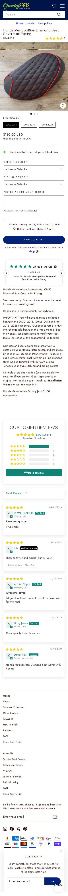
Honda (30, 23)
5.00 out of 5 (43, 435)
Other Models (10, 713)
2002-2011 (11, 124)
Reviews (7, 730)
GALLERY (8, 719)
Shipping (13, 138)
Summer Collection (13, 707)
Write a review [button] (34, 473)
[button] (54, 38)
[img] (14, 508)
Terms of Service (12, 776)
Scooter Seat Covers (14, 759)
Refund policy (10, 782)
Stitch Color (14, 161)
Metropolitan (45, 23)
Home (19, 23)
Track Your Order (12, 742)
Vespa (6, 701)
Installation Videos (13, 765)
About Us (8, 753)
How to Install (10, 724)
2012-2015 (29, 124)
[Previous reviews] (6, 273)
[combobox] (34, 14)
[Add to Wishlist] (4, 46)
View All (7, 771)
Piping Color (15, 177)
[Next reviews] (61, 273)
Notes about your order (24, 191)
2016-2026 (47, 124)
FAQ (5, 736)
